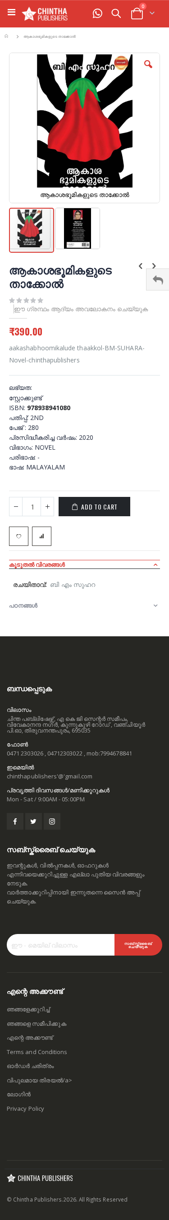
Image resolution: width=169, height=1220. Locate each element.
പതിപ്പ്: (19, 417)
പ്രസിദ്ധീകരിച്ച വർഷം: (44, 437)
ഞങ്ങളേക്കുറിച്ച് (28, 1009)
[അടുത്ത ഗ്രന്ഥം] (153, 266)
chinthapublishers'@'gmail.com (49, 776)
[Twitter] (33, 821)
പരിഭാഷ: (23, 457)
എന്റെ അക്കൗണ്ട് (30, 1037)
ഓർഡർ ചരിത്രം (30, 1066)
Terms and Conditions (37, 1052)
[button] (148, 71)
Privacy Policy (25, 1108)
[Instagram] (52, 821)
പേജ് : (18, 427)
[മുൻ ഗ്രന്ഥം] (140, 266)
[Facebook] (15, 821)
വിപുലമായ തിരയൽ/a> (39, 1080)
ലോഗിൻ (19, 1094)
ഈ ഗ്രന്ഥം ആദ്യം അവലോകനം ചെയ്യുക (81, 308)
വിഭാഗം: (22, 447)
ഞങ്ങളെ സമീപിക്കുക (36, 1023)
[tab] (84, 564)
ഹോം (8, 36)
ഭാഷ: (17, 467)
